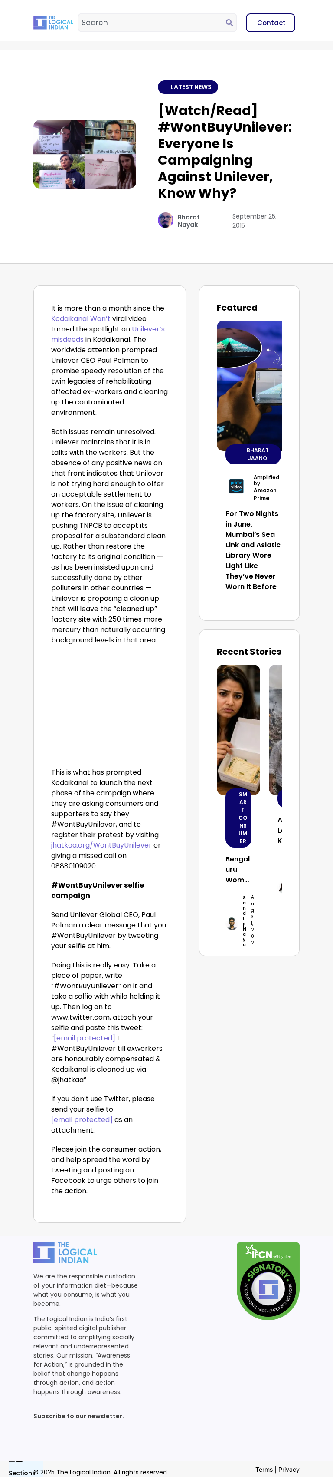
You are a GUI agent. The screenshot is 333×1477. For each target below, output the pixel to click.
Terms (264, 1469)
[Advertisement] (110, 708)
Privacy (289, 1469)
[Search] (231, 22)
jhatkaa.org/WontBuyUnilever (101, 845)
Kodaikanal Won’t (81, 319)
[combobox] (152, 22)
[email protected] (84, 1038)
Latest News (191, 87)
